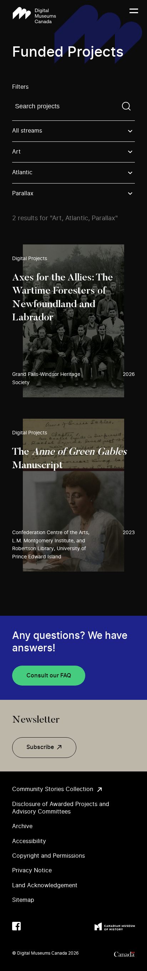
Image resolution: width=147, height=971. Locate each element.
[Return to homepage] (34, 15)
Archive (22, 826)
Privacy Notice (32, 870)
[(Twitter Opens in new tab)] (30, 926)
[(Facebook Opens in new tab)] (16, 926)
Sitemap (23, 900)
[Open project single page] (73, 320)
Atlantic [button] (22, 172)
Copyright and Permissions (48, 856)
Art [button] (16, 152)
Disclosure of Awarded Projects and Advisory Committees (60, 808)
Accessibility (29, 841)
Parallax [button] (23, 193)
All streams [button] (27, 131)
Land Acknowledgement (44, 885)
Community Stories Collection (52, 789)
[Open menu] (133, 15)
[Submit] (126, 106)
